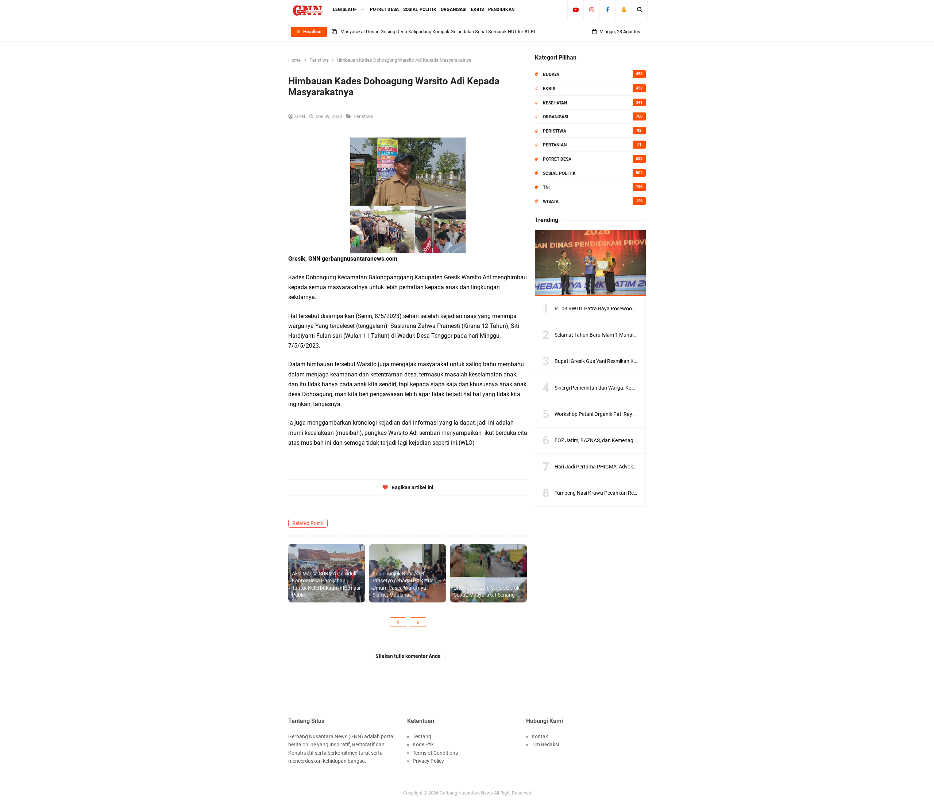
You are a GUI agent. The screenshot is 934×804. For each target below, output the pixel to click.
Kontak (540, 736)
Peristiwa (364, 116)
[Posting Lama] (418, 622)
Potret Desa (557, 159)
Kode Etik (423, 744)
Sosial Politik (559, 173)
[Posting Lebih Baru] (398, 622)
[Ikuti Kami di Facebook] (607, 9)
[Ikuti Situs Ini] (624, 9)
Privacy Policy (428, 761)
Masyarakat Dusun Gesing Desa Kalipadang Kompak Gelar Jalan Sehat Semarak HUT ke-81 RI (437, 31)
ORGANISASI (555, 116)
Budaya (551, 74)
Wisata (551, 201)
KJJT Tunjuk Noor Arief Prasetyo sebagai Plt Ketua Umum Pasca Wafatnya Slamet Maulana (403, 584)
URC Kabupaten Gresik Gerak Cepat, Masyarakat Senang (487, 591)
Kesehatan (555, 103)
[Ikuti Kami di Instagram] (591, 9)
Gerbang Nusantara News (467, 793)
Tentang (422, 736)
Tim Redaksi (545, 744)
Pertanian (555, 145)
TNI (546, 187)
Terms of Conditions (435, 753)
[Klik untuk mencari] (640, 9)
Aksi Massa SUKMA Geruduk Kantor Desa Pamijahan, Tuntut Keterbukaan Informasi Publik (326, 584)
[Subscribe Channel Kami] (575, 9)
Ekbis (549, 88)
